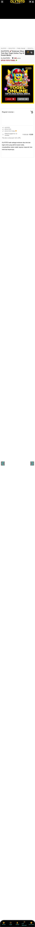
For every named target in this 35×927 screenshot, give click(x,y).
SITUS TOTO (11, 48)
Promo (3, 924)
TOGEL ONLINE (21, 48)
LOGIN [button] (9, 99)
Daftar (17, 924)
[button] (3, 463)
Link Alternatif (24, 924)
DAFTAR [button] (21, 99)
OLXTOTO (3, 48)
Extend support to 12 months (19, 134)
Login (10, 924)
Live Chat (31, 924)
